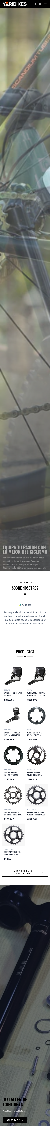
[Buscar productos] (35, 4)
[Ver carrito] (40, 4)
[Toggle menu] (45, 4)
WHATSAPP (13, 1120)
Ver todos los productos (23, 872)
